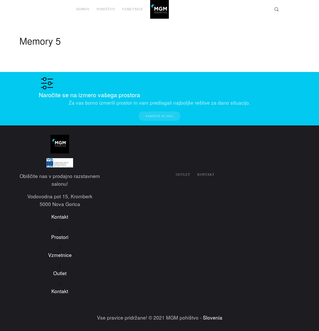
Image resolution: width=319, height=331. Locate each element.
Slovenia (212, 317)
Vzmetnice (132, 9)
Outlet (183, 174)
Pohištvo (106, 9)
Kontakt (206, 174)
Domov (83, 9)
